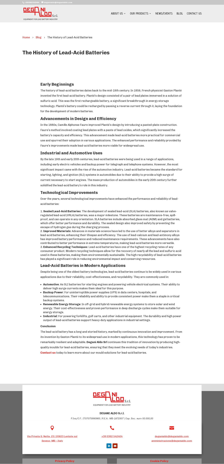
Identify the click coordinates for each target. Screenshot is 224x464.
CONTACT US (194, 13)
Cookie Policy (159, 461)
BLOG (180, 13)
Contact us (48, 352)
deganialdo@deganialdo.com (172, 436)
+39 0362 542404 (112, 436)
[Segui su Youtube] (115, 445)
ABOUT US (117, 13)
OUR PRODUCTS (139, 13)
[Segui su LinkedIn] (109, 445)
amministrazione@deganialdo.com (171, 440)
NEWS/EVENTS (163, 13)
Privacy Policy (64, 461)
